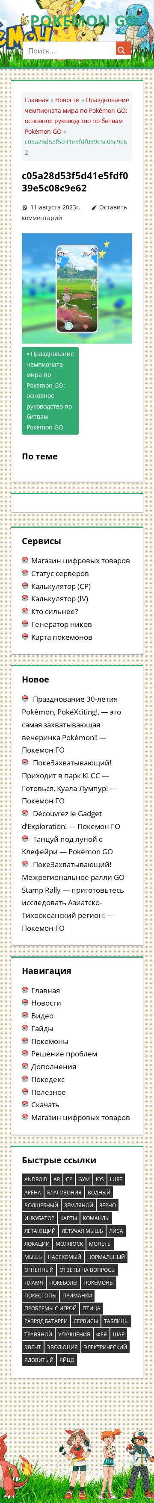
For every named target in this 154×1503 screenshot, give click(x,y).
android (35, 1179)
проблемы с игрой (50, 1308)
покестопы (40, 1295)
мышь (33, 1257)
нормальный (106, 1257)
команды (96, 1218)
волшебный (41, 1205)
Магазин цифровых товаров (80, 560)
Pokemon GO (84, 20)
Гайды (42, 1028)
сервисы (86, 1321)
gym (84, 1179)
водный (99, 1192)
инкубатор (39, 1218)
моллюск (69, 1243)
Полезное (48, 1092)
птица (92, 1308)
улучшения (74, 1334)
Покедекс (48, 1079)
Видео (42, 1016)
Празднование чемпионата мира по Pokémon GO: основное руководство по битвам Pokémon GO (50, 390)
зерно (107, 1205)
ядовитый (38, 1360)
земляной (78, 1205)
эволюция (62, 1347)
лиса (116, 1231)
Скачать (45, 1104)
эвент (32, 1347)
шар (118, 1334)
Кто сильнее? (54, 611)
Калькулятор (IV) (59, 598)
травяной (38, 1334)
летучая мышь (82, 1231)
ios (100, 1179)
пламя (33, 1282)
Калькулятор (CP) (61, 586)
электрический (105, 1347)
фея (101, 1334)
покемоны (98, 1282)
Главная (37, 100)
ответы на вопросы (87, 1270)
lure (116, 1179)
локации (37, 1243)
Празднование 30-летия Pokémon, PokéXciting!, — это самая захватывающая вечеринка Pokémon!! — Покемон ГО (71, 724)
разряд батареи (46, 1321)
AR (56, 1179)
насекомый (64, 1257)
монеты (100, 1243)
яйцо (66, 1360)
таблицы (116, 1321)
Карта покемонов (61, 637)
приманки (77, 1295)
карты (68, 1218)
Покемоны (49, 1041)
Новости (67, 100)
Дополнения (53, 1066)
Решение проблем (64, 1054)
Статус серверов (60, 573)
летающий (40, 1231)
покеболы (63, 1282)
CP (69, 1179)
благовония (64, 1192)
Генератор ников (61, 624)
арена (32, 1192)
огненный (38, 1270)
